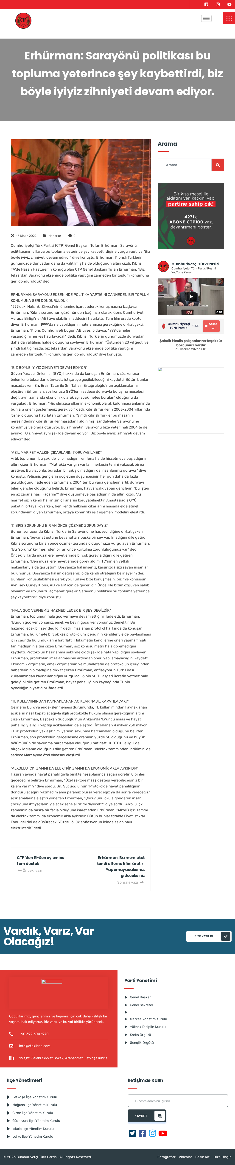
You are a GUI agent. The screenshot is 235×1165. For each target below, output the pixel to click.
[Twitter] (194, 4)
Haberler (54, 236)
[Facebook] (206, 4)
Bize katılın (203, 936)
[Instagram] (218, 4)
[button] (229, 18)
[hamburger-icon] (206, 18)
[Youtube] (229, 4)
